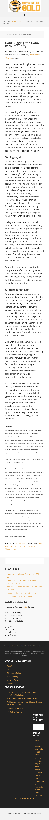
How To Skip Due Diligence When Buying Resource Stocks (38, 766)
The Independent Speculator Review (22, 698)
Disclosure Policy (14, 673)
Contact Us (11, 683)
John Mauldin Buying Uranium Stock (22, 593)
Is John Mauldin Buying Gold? (19, 596)
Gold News (20, 543)
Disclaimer (11, 669)
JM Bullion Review (14, 712)
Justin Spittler (24, 546)
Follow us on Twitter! (24, 799)
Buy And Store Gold (24, 6)
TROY (24, 607)
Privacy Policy (12, 676)
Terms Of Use (12, 680)
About (9, 666)
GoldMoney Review (15, 708)
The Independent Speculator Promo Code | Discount (39, 786)
